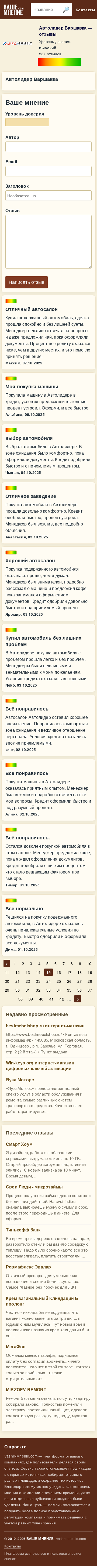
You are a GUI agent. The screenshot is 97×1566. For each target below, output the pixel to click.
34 (59, 990)
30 (17, 990)
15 (48, 972)
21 (17, 981)
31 (28, 990)
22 (28, 981)
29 (7, 990)
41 (51, 999)
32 (38, 990)
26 (69, 981)
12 (17, 972)
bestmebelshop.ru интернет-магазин (45, 1026)
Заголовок (17, 186)
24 (48, 981)
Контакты (12, 1546)
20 (7, 981)
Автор (12, 137)
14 (38, 972)
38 (20, 999)
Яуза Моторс (20, 1079)
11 (7, 972)
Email (11, 161)
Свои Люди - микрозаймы (34, 1187)
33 (48, 990)
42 (62, 999)
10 (89, 963)
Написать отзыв (26, 282)
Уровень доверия (24, 114)
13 (28, 972)
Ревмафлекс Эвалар (28, 1267)
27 (79, 981)
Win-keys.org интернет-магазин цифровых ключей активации (40, 1065)
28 (90, 981)
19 (90, 972)
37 (90, 990)
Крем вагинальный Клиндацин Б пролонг (42, 1301)
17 (69, 972)
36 (79, 990)
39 (31, 999)
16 (59, 972)
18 (79, 972)
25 (59, 981)
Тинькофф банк (23, 1230)
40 (41, 999)
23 (38, 981)
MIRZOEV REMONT (26, 1389)
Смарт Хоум (19, 1144)
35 (69, 990)
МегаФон (16, 1346)
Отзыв (12, 210)
